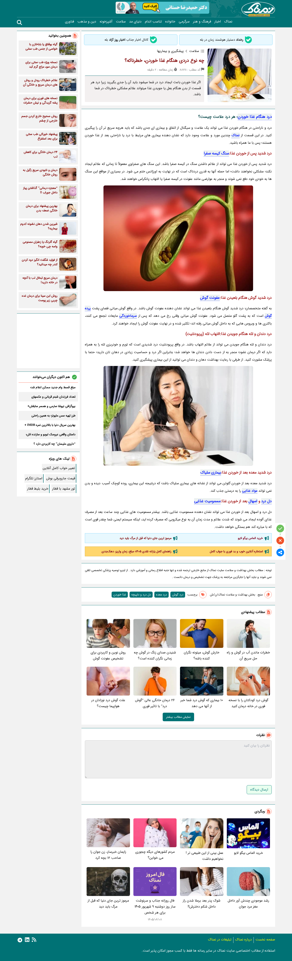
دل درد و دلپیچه (141, 594)
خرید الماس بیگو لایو (250, 538)
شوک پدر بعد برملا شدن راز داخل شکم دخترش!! (201, 903)
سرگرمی (184, 21)
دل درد (266, 501)
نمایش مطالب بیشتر (178, 717)
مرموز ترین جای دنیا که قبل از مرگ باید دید (145, 538)
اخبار (217, 21)
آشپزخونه (106, 21)
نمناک (228, 21)
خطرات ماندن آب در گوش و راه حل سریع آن (248, 655)
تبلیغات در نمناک (220, 939)
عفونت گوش (210, 298)
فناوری (69, 21)
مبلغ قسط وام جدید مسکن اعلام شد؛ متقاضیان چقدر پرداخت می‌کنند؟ (52, 387)
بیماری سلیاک (210, 472)
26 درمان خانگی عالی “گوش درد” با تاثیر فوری (155, 703)
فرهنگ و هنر (202, 21)
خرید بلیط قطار (37, 488)
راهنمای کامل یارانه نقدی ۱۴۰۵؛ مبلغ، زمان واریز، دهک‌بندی (136, 551)
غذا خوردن (119, 594)
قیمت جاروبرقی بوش (60, 478)
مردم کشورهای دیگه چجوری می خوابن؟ (155, 854)
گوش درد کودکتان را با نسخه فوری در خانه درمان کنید (248, 703)
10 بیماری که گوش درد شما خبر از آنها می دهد (201, 703)
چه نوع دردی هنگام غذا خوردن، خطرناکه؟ (164, 60)
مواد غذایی (249, 490)
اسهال (252, 501)
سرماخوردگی (128, 315)
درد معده (161, 594)
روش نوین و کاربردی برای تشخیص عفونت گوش (108, 655)
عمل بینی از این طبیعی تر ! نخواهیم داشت (204, 856)
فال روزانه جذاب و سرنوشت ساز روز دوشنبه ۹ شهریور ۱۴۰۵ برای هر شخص (154, 906)
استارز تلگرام (33, 478)
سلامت (121, 21)
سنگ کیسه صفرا (216, 153)
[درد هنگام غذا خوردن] (178, 238)
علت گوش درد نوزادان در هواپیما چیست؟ (108, 703)
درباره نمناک (243, 939)
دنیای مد (135, 21)
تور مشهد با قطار (63, 488)
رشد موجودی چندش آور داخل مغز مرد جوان (248, 903)
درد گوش (177, 594)
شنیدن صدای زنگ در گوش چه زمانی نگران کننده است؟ (155, 655)
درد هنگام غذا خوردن (255, 117)
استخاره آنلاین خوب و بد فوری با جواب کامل (236, 551)
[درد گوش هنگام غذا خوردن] (178, 416)
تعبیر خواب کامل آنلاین (59, 468)
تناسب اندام (153, 21)
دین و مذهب (86, 21)
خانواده (170, 21)
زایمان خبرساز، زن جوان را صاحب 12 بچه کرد (108, 854)
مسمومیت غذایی (207, 501)
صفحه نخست (265, 939)
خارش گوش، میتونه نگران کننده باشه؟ (201, 655)
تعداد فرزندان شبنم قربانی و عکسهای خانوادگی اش (53, 397)
